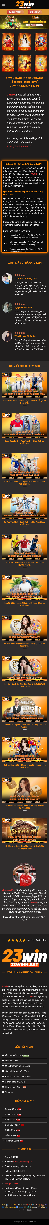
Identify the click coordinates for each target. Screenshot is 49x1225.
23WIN (11, 94)
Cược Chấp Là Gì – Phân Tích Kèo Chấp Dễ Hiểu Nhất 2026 (24, 442)
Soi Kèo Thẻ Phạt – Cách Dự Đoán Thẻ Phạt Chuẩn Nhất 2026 (24, 523)
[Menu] (3, 4)
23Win (5, 986)
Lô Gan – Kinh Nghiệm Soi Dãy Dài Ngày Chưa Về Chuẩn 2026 (24, 644)
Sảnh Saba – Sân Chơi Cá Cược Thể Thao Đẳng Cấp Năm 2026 (24, 401)
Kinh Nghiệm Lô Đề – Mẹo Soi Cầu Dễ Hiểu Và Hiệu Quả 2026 (25, 766)
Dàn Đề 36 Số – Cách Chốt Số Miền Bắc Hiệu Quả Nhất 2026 (24, 604)
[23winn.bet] (24, 4)
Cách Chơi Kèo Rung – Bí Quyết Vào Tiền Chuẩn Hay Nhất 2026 (24, 563)
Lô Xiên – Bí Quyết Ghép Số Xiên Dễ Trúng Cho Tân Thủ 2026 (25, 726)
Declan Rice (8, 890)
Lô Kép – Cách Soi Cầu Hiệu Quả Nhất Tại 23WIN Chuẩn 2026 (24, 685)
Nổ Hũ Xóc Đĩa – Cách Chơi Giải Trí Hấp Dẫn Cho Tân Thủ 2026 (24, 807)
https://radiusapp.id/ (18, 146)
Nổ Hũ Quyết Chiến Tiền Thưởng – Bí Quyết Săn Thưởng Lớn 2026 (24, 847)
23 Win (30, 996)
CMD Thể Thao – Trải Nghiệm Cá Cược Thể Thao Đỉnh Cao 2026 (24, 482)
